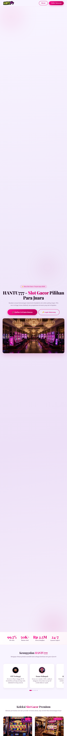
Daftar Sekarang (56, 3)
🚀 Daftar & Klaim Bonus (22, 312)
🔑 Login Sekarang (49, 312)
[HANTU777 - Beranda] (8, 3)
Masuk (43, 3)
